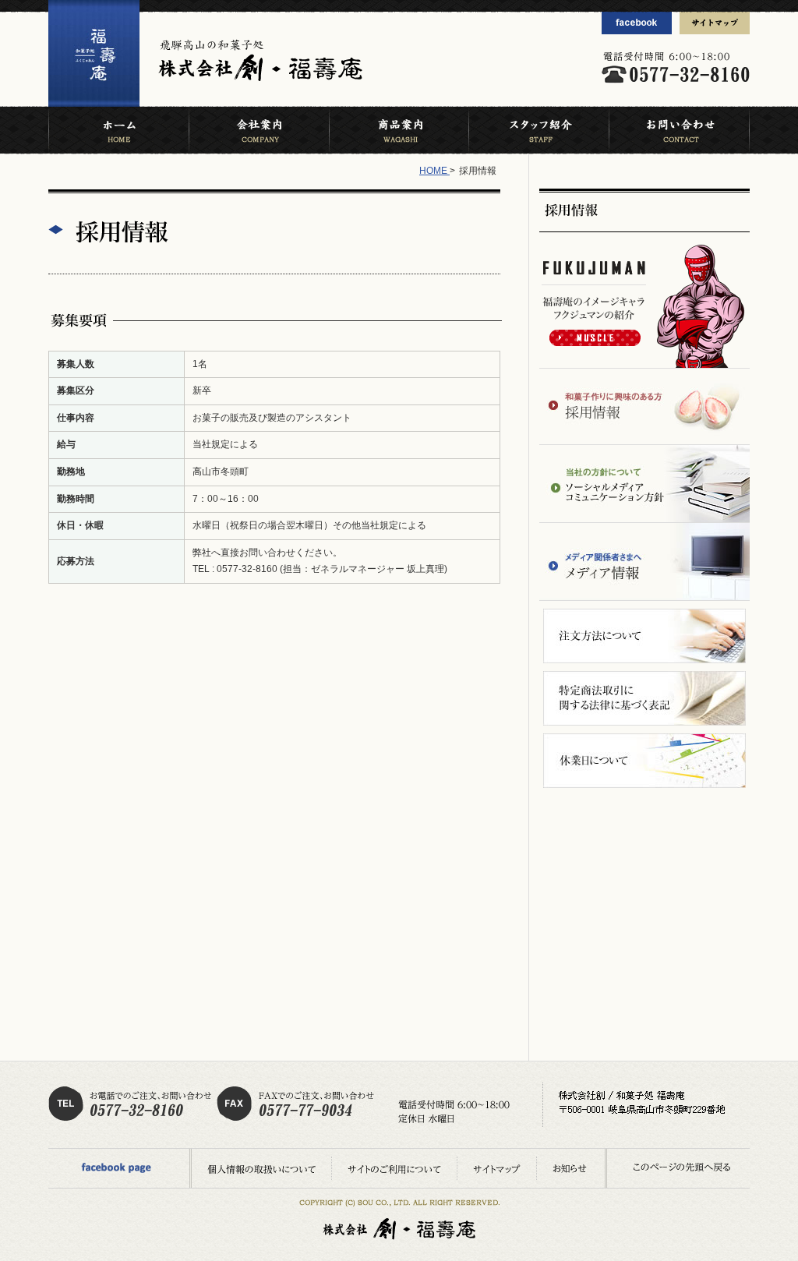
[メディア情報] (644, 561)
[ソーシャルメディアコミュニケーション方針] (644, 483)
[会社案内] (259, 130)
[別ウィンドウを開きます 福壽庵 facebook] (637, 23)
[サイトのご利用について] (394, 1169)
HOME (434, 170)
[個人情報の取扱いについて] (261, 1169)
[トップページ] (93, 103)
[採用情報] (647, 210)
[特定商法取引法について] (644, 698)
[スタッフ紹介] (538, 130)
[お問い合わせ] (679, 130)
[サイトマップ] (715, 23)
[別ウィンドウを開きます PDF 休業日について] (644, 760)
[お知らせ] (570, 1169)
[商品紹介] (398, 130)
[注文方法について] (644, 636)
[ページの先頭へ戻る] (689, 1167)
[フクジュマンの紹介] (644, 306)
